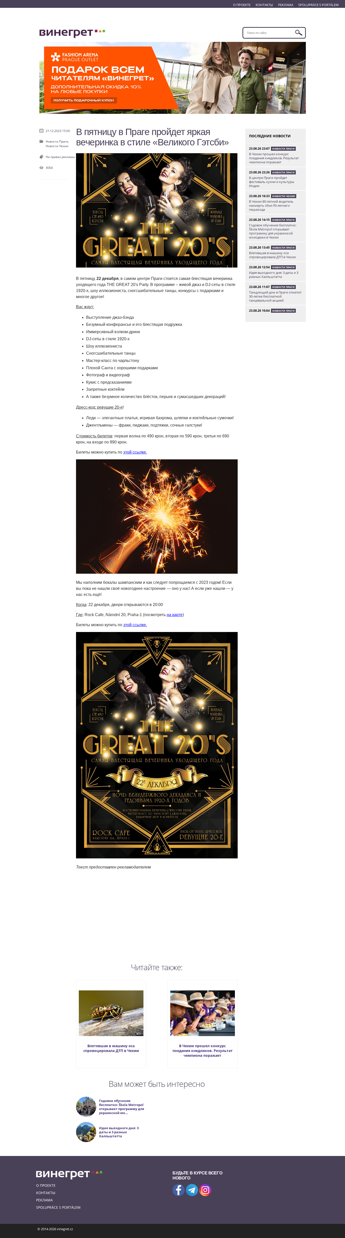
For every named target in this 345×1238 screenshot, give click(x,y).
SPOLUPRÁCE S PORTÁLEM (318, 5)
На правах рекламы (60, 157)
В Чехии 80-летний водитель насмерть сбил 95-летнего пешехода (271, 205)
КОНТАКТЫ (264, 5)
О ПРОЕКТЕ (242, 5)
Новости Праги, (57, 141)
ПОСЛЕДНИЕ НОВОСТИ (270, 136)
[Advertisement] (157, 915)
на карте (175, 615)
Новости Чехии (57, 146)
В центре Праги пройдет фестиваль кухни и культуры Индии (271, 181)
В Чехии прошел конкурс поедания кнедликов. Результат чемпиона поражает (203, 1050)
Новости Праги (283, 148)
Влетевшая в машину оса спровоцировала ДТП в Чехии (111, 1048)
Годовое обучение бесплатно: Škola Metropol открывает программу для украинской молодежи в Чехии (272, 231)
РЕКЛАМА (285, 5)
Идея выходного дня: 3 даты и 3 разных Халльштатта (273, 274)
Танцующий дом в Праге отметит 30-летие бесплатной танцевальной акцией (275, 296)
